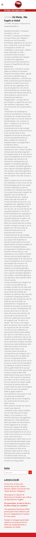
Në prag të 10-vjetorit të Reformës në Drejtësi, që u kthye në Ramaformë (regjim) (17, 497)
